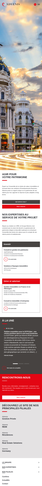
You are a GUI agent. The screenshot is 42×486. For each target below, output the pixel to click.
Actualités (6, 480)
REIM (5, 426)
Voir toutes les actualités (14, 368)
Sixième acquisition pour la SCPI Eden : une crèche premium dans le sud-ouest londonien (21, 332)
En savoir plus (12, 259)
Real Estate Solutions (12, 442)
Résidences (7, 434)
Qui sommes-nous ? (21, 202)
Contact (5, 484)
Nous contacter (21, 206)
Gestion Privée (9, 418)
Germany (6, 450)
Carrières (5, 476)
